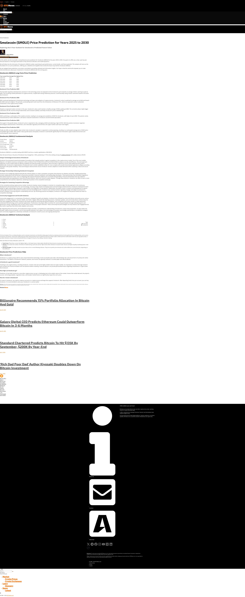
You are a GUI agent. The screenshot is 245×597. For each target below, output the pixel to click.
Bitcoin (5, 9)
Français (12, 1)
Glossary (5, 14)
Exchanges (6, 22)
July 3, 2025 (2, 352)
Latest (8, 590)
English (1, 1)
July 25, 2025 (3, 331)
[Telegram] (92, 544)
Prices (5, 11)
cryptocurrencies (65, 155)
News (5, 588)
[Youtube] (103, 544)
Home (1, 37)
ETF (4, 10)
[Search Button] (12, 571)
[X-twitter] (88, 544)
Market (6, 576)
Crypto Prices (11, 579)
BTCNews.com (10, 595)
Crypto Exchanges (13, 581)
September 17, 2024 (5, 56)
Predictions (6, 37)
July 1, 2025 (2, 373)
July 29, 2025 (3, 310)
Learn (5, 583)
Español (7, 1)
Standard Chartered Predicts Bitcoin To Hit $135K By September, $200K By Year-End (39, 344)
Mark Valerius (10, 54)
